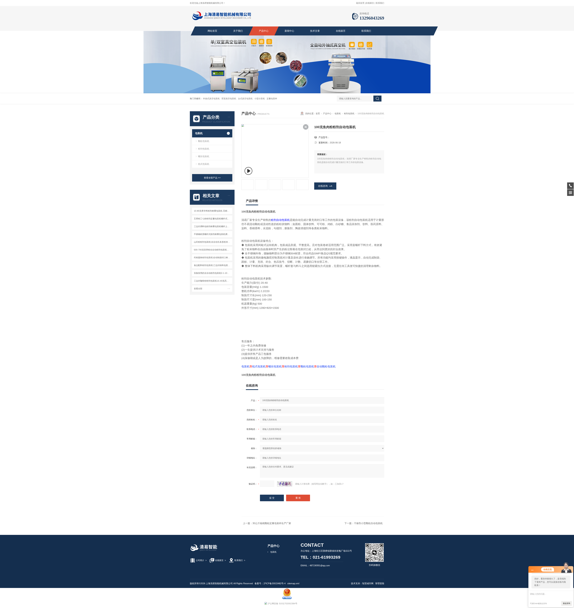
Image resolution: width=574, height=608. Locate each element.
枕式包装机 (203, 164)
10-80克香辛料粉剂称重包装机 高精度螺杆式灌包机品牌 (212, 211)
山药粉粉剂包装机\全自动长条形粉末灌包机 (212, 242)
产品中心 (263, 31)
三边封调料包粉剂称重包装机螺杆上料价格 (212, 226)
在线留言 (370, 3)
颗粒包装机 (203, 141)
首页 (318, 113)
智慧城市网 (367, 583)
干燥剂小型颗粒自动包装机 (368, 523)
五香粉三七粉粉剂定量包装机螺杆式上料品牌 (212, 218)
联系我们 (380, 3)
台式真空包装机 (245, 98)
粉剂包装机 (203, 148)
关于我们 (238, 31)
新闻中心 (289, 31)
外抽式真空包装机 (211, 98)
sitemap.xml (293, 583)
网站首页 (212, 31)
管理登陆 (379, 583)
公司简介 (200, 560)
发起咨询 (566, 603)
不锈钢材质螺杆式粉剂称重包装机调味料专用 (212, 234)
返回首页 (360, 3)
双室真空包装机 (229, 98)
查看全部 (198, 288)
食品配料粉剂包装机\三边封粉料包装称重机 (212, 265)
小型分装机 (259, 98)
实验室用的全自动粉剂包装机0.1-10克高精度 (212, 273)
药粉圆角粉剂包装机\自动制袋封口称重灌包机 (212, 257)
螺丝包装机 (203, 156)
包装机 (199, 133)
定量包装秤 (272, 98)
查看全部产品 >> (212, 177)
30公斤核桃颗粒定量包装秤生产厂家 (271, 523)
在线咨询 (323, 186)
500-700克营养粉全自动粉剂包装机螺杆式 (212, 250)
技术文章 (315, 31)
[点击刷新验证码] (284, 483)
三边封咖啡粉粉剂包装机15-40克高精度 (212, 281)
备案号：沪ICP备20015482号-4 (270, 583)
